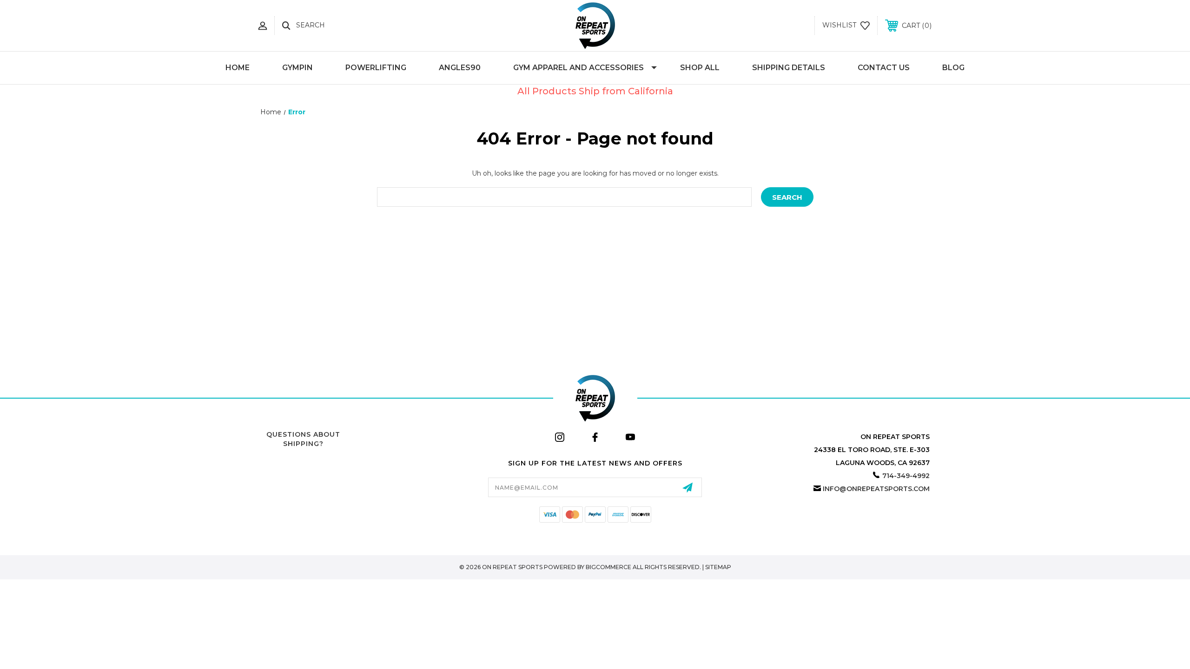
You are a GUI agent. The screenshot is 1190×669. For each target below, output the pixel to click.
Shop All (700, 67)
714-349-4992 (906, 476)
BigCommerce (608, 567)
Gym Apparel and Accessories (578, 67)
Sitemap (718, 567)
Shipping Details (788, 67)
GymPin (297, 67)
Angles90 (460, 67)
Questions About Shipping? (303, 439)
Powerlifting (375, 67)
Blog (953, 67)
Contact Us (884, 67)
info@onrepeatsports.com (876, 489)
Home (237, 67)
